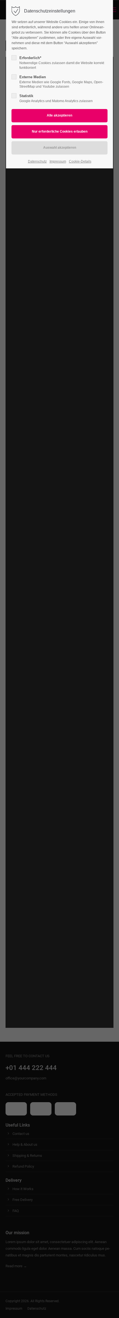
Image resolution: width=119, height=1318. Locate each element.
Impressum (58, 161)
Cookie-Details (80, 161)
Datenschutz (37, 161)
